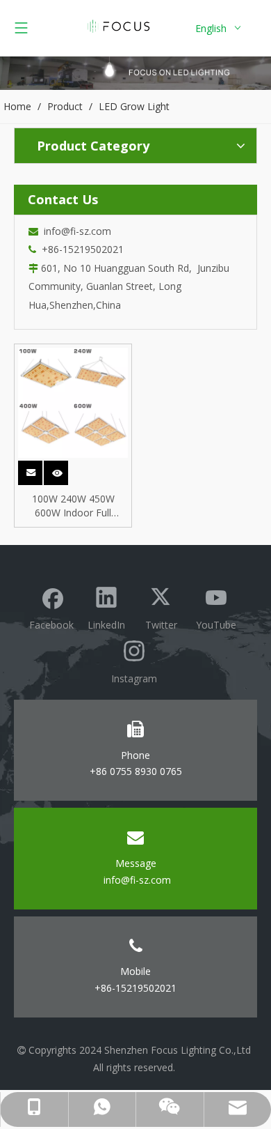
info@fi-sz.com (74, 231)
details (65, 468)
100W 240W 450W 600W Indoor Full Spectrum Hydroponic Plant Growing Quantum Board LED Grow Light (73, 506)
